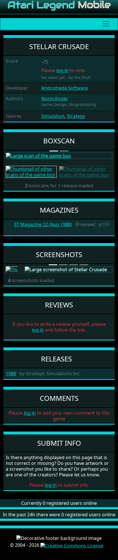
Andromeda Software (64, 88)
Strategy (76, 116)
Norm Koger (54, 98)
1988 (11, 373)
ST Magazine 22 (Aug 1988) (43, 224)
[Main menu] (106, 24)
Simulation (52, 116)
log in (62, 70)
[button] (14, 156)
